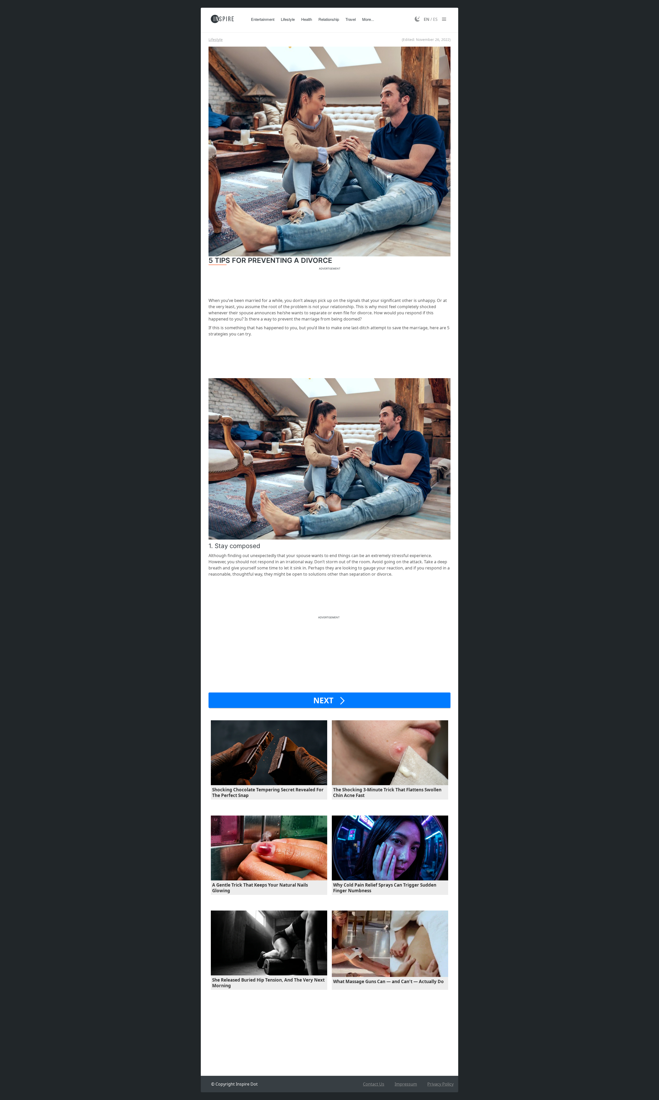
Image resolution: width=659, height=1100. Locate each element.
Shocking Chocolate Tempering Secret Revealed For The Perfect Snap (268, 792)
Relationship (328, 19)
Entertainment (262, 19)
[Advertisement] (329, 281)
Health (306, 19)
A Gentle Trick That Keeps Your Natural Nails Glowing (260, 888)
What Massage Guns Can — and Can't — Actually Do (388, 981)
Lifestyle (288, 19)
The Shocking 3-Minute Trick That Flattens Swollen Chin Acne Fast (387, 792)
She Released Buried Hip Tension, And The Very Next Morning (268, 983)
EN (426, 19)
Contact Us (373, 1084)
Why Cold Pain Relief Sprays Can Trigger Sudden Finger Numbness (384, 888)
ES (435, 19)
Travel (350, 19)
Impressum (406, 1084)
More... (368, 19)
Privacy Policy (440, 1084)
